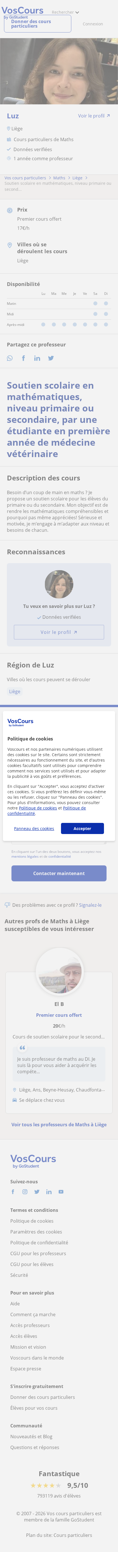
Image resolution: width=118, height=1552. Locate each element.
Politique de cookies (38, 808)
